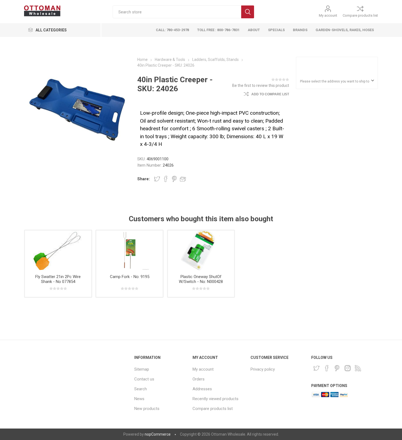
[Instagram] (347, 368)
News (139, 398)
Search (247, 11)
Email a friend (183, 179)
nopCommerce (158, 434)
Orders (199, 379)
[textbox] (177, 11)
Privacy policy (262, 369)
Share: (143, 178)
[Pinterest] (337, 368)
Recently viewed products (215, 398)
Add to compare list (270, 94)
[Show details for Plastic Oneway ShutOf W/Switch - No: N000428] (201, 250)
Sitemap (141, 369)
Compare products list (360, 15)
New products (146, 408)
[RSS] (358, 368)
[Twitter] (316, 368)
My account (328, 15)
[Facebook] (326, 368)
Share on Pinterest (174, 179)
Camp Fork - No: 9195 (129, 276)
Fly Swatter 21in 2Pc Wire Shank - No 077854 (58, 279)
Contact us (144, 379)
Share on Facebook (166, 179)
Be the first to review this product (260, 85)
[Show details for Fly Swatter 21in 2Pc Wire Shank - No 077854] (58, 250)
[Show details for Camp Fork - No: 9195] (129, 250)
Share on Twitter (157, 179)
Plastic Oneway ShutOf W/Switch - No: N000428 (201, 279)
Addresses (202, 388)
